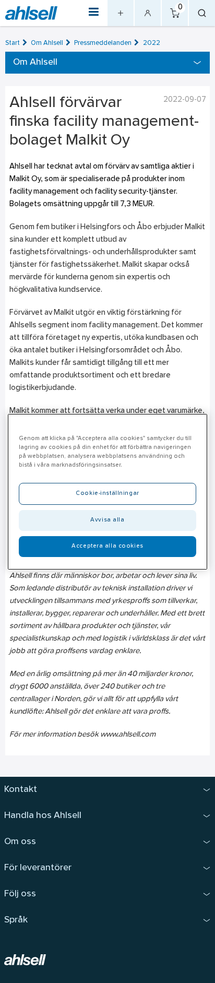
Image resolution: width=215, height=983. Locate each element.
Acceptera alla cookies (107, 546)
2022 (151, 43)
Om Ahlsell (47, 43)
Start (12, 43)
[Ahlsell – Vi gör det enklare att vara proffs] (31, 13)
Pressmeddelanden (103, 43)
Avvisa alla (107, 520)
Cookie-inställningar (107, 493)
